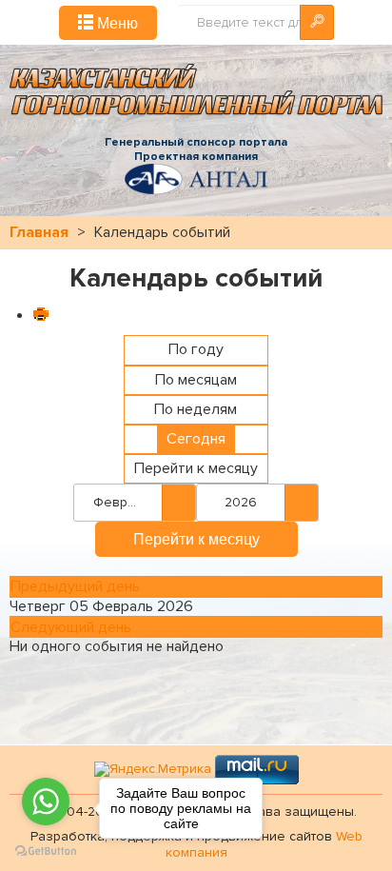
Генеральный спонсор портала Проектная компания (196, 150)
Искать (317, 22)
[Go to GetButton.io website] (45, 851)
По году (196, 349)
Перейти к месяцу (196, 468)
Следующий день (70, 627)
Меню (115, 22)
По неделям (195, 409)
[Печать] (40, 316)
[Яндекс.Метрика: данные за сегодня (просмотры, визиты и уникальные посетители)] (152, 770)
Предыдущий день (75, 586)
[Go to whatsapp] (45, 801)
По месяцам (196, 379)
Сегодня (196, 438)
